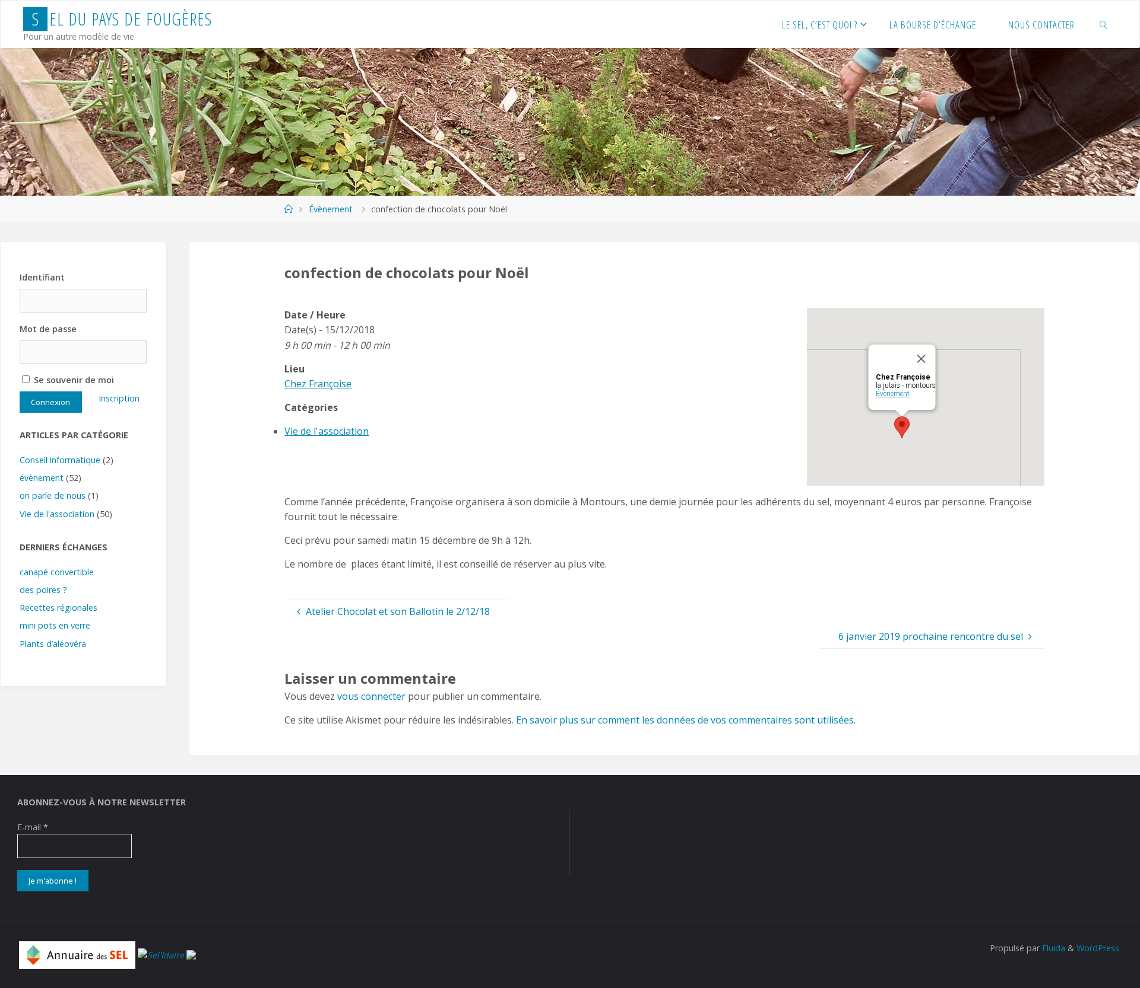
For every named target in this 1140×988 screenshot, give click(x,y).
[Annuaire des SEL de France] (77, 954)
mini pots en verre (55, 625)
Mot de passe (48, 328)
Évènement (331, 209)
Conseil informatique (60, 460)
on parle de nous (53, 495)
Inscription (119, 398)
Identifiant (42, 277)
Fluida (1052, 948)
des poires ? (43, 589)
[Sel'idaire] (161, 954)
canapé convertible (57, 572)
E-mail (32, 827)
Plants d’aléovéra (53, 643)
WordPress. (1098, 948)
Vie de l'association (326, 431)
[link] (1103, 24)
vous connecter (371, 696)
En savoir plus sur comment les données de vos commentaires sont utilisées (685, 719)
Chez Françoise (318, 383)
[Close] (921, 359)
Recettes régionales (58, 607)
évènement (42, 477)
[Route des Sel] (191, 954)
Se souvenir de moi (72, 379)
